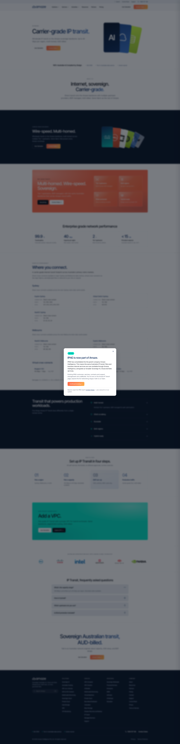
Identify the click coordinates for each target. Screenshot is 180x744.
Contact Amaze (90, 390)
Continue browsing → (76, 384)
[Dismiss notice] (113, 351)
